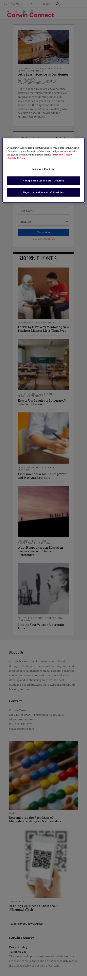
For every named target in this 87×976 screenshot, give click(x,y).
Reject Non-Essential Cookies (43, 192)
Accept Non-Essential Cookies (43, 180)
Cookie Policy (16, 158)
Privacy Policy (62, 154)
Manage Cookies (43, 168)
